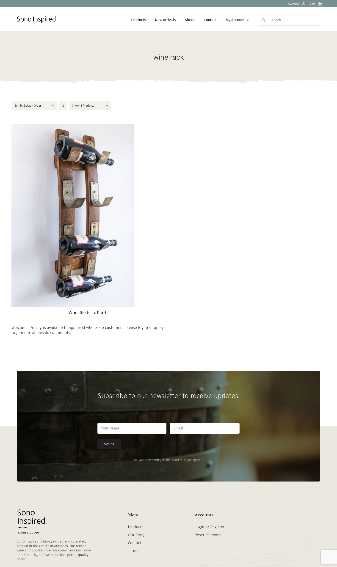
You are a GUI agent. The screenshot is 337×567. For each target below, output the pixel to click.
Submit (109, 444)
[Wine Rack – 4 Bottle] (72, 126)
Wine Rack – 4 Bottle (88, 313)
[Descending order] (63, 105)
